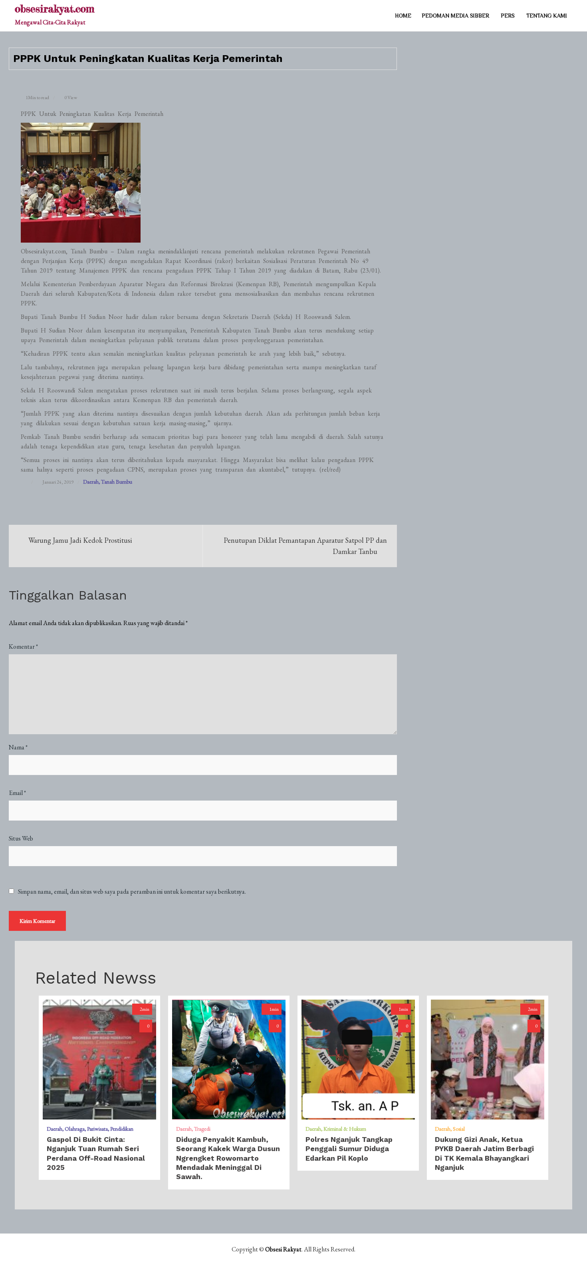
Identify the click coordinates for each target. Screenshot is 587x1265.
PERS (508, 15)
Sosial (459, 1129)
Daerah (91, 481)
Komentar (23, 646)
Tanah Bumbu (116, 481)
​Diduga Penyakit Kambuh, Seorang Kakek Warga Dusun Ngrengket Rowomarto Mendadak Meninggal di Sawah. (228, 1158)
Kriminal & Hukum (344, 1129)
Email (17, 793)
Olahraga (75, 1129)
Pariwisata (97, 1129)
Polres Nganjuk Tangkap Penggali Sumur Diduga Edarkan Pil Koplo (349, 1148)
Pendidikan (121, 1129)
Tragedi (202, 1129)
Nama (18, 747)
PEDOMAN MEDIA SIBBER (455, 15)
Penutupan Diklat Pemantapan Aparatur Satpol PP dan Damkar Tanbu (305, 546)
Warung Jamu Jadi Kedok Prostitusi (80, 540)
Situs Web (21, 838)
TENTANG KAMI (546, 15)
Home (403, 15)
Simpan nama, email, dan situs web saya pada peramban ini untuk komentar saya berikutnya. (132, 891)
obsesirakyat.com (54, 8)
